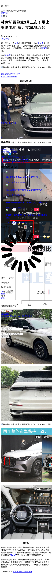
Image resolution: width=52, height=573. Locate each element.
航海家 (8, 55)
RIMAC (13, 555)
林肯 (16, 43)
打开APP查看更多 (8, 123)
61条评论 (5, 39)
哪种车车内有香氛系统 (22, 572)
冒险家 (41, 43)
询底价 (14, 77)
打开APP (4, 13)
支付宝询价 (6, 77)
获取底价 (5, 337)
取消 (3, 314)
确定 (7, 314)
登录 (5, 306)
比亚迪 (44, 48)
